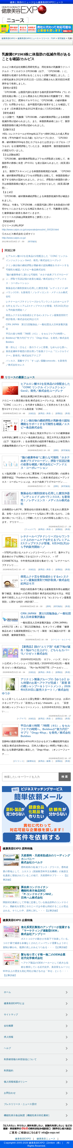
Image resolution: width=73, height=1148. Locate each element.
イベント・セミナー (60, 640)
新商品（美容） (45, 413)
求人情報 (8, 1037)
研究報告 (32, 241)
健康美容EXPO (23, 1138)
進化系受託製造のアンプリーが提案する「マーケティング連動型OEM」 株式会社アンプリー (45, 931)
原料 (56, 450)
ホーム (7, 992)
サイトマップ (11, 1014)
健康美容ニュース (46, 1138)
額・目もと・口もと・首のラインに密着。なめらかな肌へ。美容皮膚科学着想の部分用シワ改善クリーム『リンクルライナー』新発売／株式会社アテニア (37, 351)
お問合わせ (10, 1093)
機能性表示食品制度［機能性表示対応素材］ (27, 1115)
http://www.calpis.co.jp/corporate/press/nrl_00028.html (30, 229)
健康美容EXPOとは (14, 1003)
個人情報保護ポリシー (15, 1081)
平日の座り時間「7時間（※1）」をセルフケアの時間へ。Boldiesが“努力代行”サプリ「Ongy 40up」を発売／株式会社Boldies (37, 337)
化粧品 (32, 413)
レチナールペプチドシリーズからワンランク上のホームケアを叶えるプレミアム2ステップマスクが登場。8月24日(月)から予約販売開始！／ (37, 305)
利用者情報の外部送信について (20, 1059)
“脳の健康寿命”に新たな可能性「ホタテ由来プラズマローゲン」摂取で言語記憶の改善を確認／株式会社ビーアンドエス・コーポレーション (37, 278)
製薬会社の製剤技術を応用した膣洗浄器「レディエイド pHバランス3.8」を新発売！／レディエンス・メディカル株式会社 (37, 292)
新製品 (59, 413)
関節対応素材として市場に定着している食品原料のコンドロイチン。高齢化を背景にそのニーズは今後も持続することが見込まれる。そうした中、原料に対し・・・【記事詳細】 (35, 906)
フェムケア (30, 529)
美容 (67, 413)
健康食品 (31, 761)
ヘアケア (22, 719)
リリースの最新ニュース (20, 377)
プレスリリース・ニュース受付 (20, 1104)
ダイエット (19, 761)
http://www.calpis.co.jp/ (14, 238)
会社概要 (8, 1025)
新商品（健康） (45, 761)
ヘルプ (7, 1048)
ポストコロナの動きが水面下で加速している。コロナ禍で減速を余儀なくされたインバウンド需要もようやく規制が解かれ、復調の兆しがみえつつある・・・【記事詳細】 (36, 942)
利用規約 (8, 1070)
